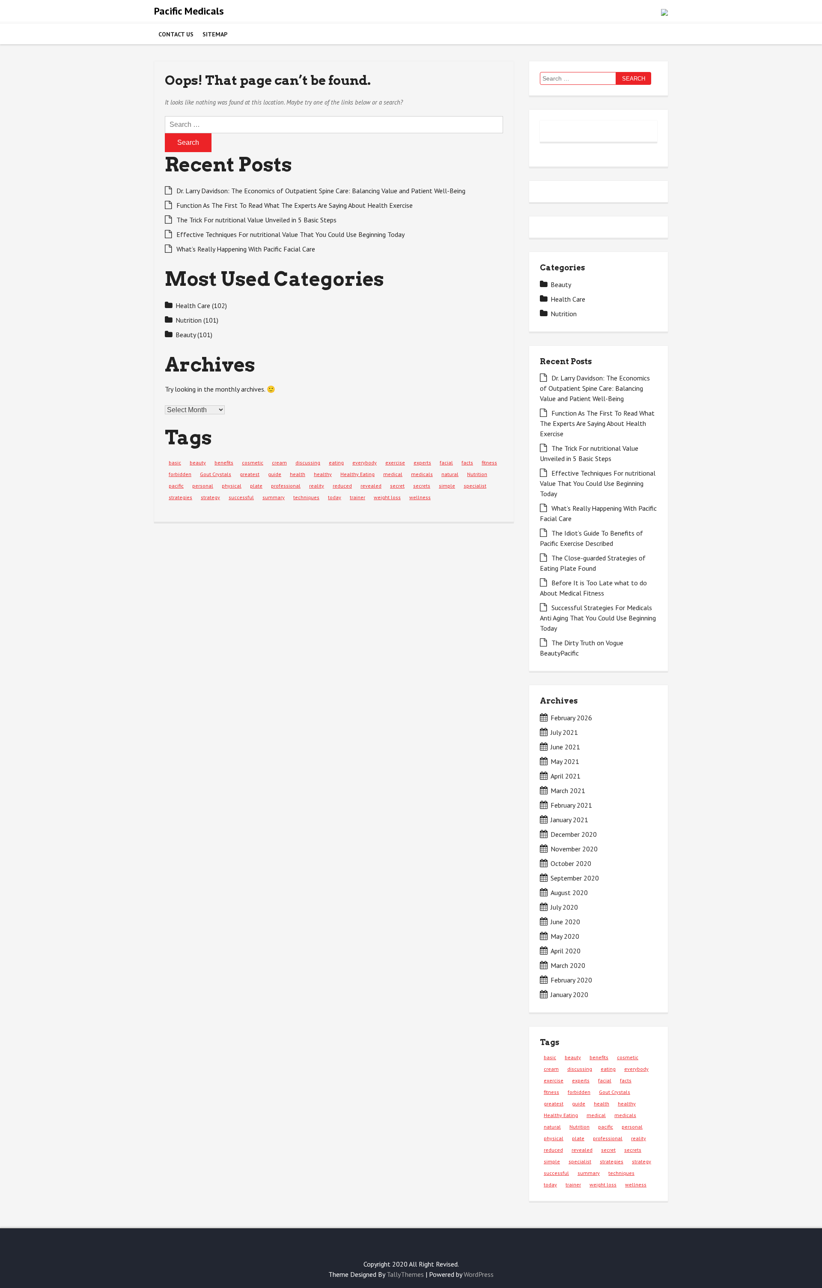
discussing (307, 462)
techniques (306, 497)
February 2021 (571, 805)
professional (286, 485)
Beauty (186, 334)
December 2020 (574, 834)
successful (241, 497)
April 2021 (566, 776)
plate (256, 485)
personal (202, 485)
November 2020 (574, 849)
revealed (370, 485)
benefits (223, 462)
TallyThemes (405, 1274)
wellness (420, 497)
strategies (180, 497)
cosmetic (252, 462)
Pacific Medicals (189, 11)
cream (279, 462)
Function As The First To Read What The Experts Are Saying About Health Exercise (294, 205)
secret (397, 485)
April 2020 (566, 951)
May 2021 (565, 761)
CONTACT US (176, 34)
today (334, 497)
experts (422, 462)
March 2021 (568, 790)
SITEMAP (215, 34)
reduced (342, 485)
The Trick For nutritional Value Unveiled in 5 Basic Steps (256, 220)
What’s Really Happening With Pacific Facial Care (245, 249)
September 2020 (575, 878)
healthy (323, 474)
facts (467, 462)
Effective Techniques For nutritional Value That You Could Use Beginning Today (290, 234)
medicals (422, 474)
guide (274, 474)
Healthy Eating (357, 474)
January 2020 (569, 994)
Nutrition (189, 320)
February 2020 (571, 980)
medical (392, 474)
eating (336, 462)
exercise (395, 462)
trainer (357, 497)
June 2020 (565, 921)
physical (231, 485)
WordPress (479, 1274)
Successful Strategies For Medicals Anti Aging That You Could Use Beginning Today (598, 617)
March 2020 (568, 965)
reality (316, 485)
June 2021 (565, 747)
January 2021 (569, 819)
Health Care (193, 305)
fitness (489, 462)
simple (447, 485)
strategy (210, 497)
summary (273, 497)
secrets (421, 485)
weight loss (387, 497)
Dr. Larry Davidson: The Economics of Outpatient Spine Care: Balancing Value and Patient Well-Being (320, 190)
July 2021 (564, 732)
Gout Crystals (215, 474)
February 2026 (571, 717)
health (297, 474)
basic (175, 462)
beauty (198, 462)
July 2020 (564, 907)
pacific (176, 485)
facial (446, 462)
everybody (364, 462)
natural (450, 474)
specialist (475, 485)
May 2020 (565, 936)
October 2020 (571, 863)
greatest (249, 474)
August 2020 (569, 892)
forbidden (180, 474)
